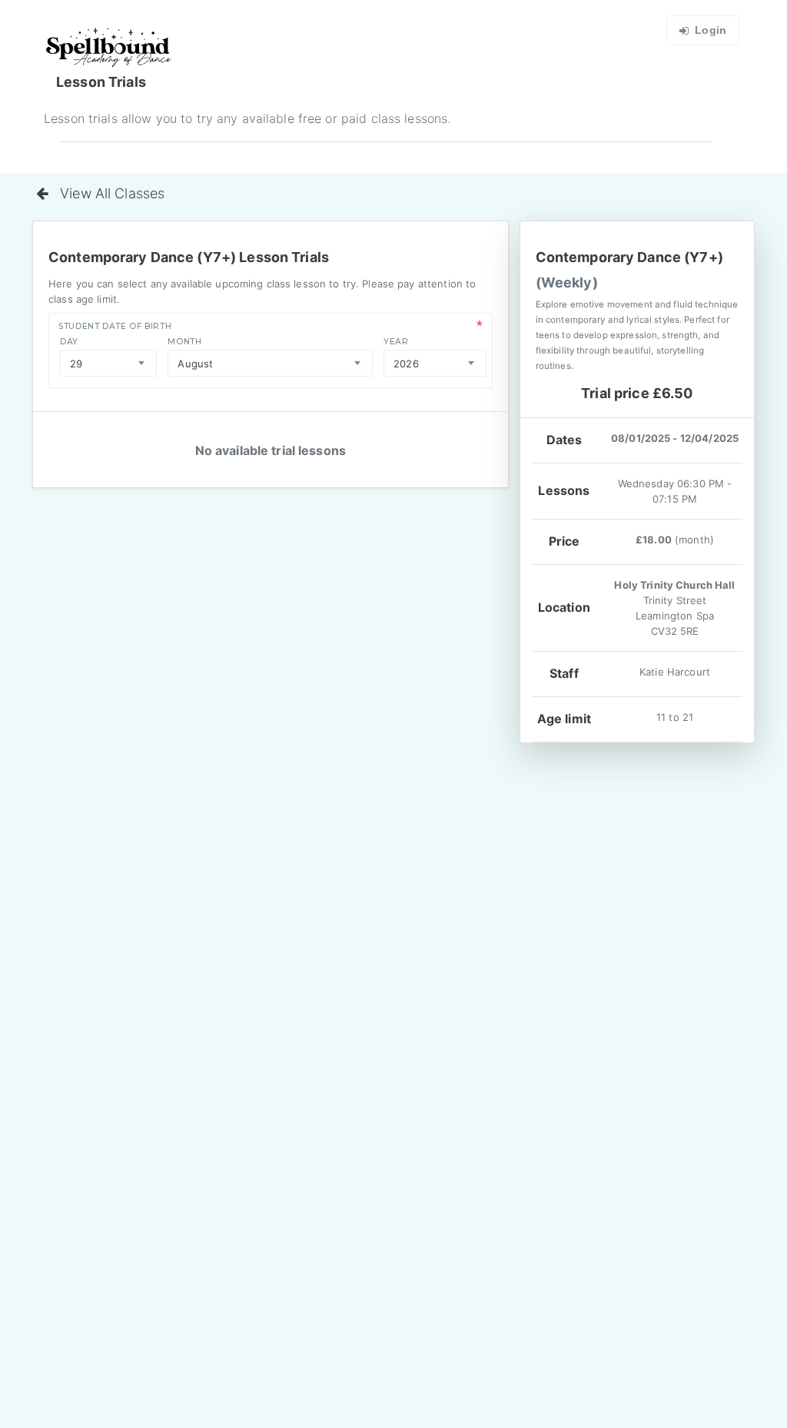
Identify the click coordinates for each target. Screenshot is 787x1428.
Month (184, 342)
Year (396, 342)
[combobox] (108, 363)
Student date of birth (114, 326)
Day (69, 342)
